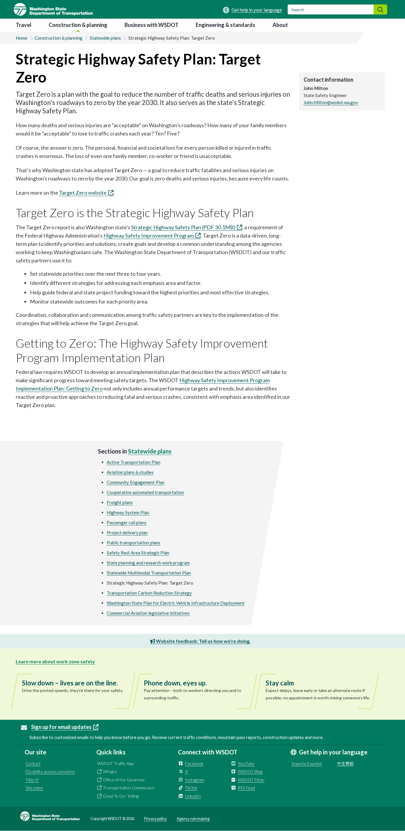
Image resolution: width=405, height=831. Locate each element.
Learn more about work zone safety (55, 661)
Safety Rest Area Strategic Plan (138, 552)
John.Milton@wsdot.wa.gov (331, 102)
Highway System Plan (128, 512)
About (280, 25)
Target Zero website (83, 192)
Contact (33, 763)
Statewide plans (105, 38)
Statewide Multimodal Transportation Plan (149, 572)
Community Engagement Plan (136, 482)
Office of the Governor (124, 779)
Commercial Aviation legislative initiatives (148, 613)
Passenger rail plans (126, 522)
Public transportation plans (133, 542)
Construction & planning (78, 25)
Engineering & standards (225, 25)
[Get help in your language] (252, 9)
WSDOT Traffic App (115, 763)
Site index (34, 787)
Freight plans (120, 502)
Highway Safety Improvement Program (148, 235)
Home (21, 38)
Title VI (32, 779)
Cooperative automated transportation (145, 492)
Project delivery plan (127, 532)
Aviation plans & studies (130, 472)
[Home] (53, 9)
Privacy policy (155, 818)
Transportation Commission (128, 787)
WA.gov (110, 771)
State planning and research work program (148, 562)
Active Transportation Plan (133, 462)
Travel (23, 25)
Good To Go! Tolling (121, 795)
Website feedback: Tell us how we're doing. (203, 641)
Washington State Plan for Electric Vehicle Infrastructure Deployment (176, 603)
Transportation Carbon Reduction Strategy (149, 593)
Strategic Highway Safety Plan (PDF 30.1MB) (183, 227)
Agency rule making (193, 818)
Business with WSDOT (151, 25)
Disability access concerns (50, 771)
